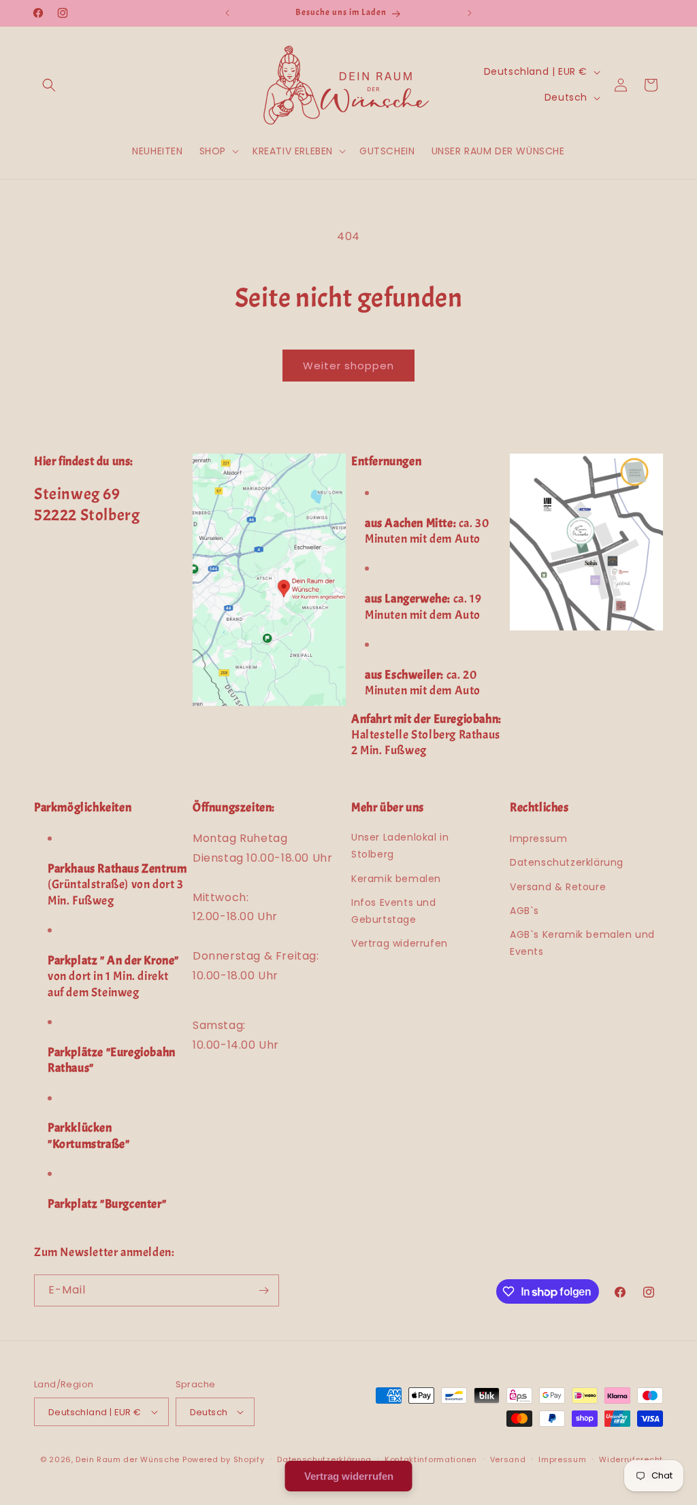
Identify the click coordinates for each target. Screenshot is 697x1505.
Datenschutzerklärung (566, 862)
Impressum (538, 838)
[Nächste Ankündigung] (470, 13)
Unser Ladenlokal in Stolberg (400, 845)
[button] (49, 85)
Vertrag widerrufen (399, 943)
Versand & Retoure (558, 887)
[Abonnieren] (263, 1290)
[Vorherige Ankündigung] (227, 13)
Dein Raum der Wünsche (128, 1459)
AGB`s (524, 910)
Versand (508, 1459)
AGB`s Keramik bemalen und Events (582, 943)
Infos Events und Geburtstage (393, 911)
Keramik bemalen (396, 878)
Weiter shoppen (348, 365)
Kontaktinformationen (431, 1459)
